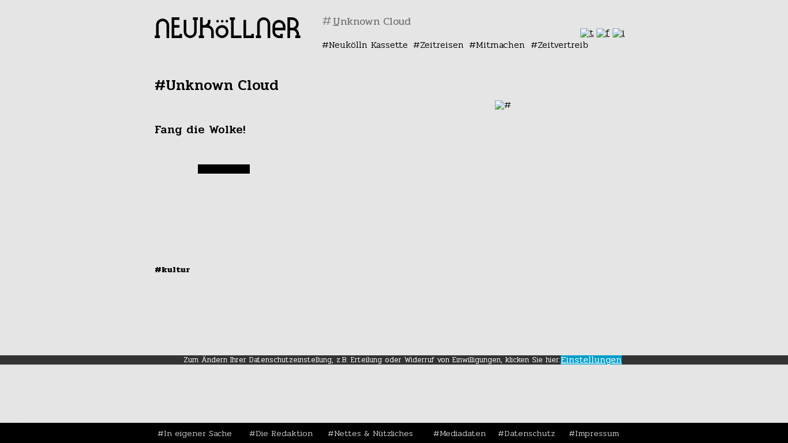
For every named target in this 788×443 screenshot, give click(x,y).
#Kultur (172, 269)
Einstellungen (591, 360)
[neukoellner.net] (228, 35)
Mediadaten (463, 433)
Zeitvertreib (563, 44)
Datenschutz (529, 433)
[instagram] (619, 32)
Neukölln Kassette (368, 44)
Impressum (597, 433)
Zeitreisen (442, 44)
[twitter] (587, 32)
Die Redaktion (284, 433)
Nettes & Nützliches (373, 433)
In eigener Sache (198, 433)
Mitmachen (500, 44)
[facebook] (603, 32)
